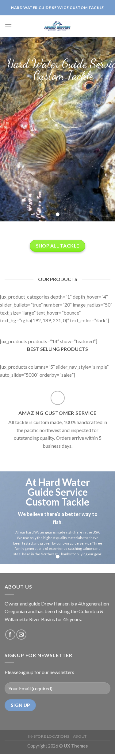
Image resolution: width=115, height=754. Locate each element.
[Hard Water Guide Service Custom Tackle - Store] (58, 26)
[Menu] (8, 26)
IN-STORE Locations (48, 736)
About (80, 736)
